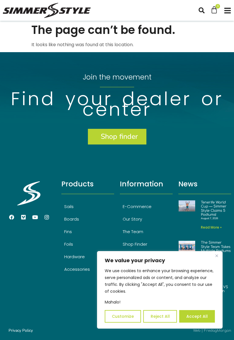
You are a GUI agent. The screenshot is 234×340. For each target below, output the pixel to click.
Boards (71, 219)
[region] (160, 290)
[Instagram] (47, 217)
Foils (68, 244)
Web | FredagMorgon (212, 331)
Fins (68, 232)
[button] (204, 10)
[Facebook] (12, 217)
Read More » (211, 227)
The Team (133, 232)
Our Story (132, 219)
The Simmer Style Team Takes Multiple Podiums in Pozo (216, 249)
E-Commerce (137, 206)
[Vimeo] (23, 217)
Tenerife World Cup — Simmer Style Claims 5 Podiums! (214, 208)
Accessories (77, 269)
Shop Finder (135, 244)
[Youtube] (35, 217)
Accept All (197, 316)
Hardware (74, 257)
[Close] (216, 256)
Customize (123, 316)
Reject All (160, 316)
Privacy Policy (21, 330)
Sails (69, 206)
